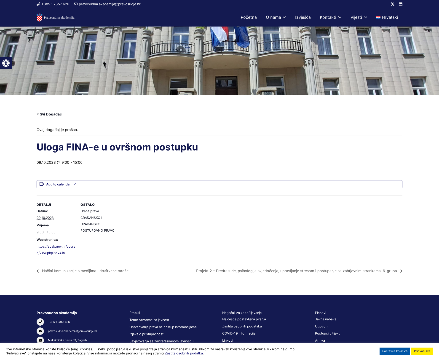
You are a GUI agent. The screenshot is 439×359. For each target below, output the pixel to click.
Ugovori (321, 326)
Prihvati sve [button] (422, 351)
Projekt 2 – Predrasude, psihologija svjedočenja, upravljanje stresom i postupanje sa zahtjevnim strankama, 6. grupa (297, 270)
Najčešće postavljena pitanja (244, 319)
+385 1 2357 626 (59, 322)
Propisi (134, 313)
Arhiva (320, 340)
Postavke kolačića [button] (394, 351)
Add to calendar (58, 184)
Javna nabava (325, 319)
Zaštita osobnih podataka (242, 326)
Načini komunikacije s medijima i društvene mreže (84, 270)
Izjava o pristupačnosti (146, 334)
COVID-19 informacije (238, 333)
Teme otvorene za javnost (149, 320)
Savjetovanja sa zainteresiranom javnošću (161, 341)
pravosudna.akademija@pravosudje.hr (72, 331)
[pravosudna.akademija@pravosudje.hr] (42, 331)
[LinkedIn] (400, 4)
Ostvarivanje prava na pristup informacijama (163, 327)
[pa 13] (56, 17)
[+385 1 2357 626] (42, 322)
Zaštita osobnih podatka (184, 353)
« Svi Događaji (49, 114)
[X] (393, 4)
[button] (283, 17)
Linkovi (227, 340)
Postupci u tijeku (327, 333)
